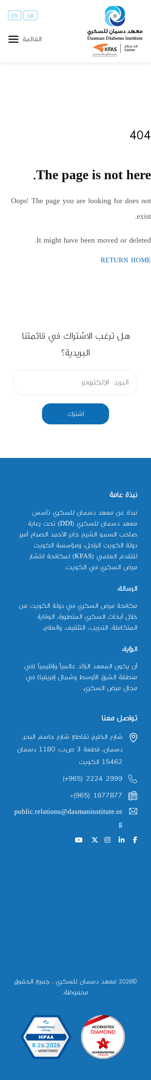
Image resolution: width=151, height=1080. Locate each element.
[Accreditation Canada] (103, 1037)
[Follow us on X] (94, 840)
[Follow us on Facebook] (135, 840)
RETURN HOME (126, 260)
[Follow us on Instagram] (107, 840)
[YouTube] (79, 840)
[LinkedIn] (122, 840)
